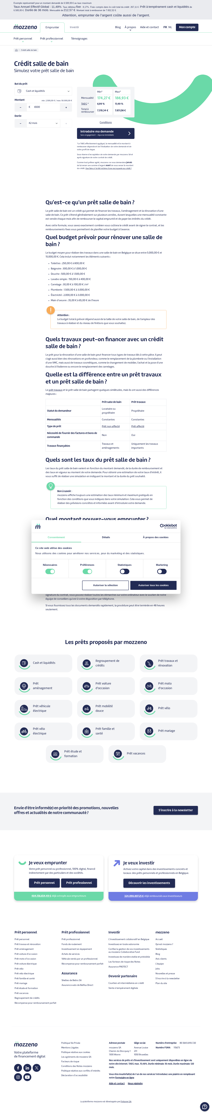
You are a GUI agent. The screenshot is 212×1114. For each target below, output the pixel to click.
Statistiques (161, 949)
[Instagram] (18, 1077)
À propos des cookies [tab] (155, 537)
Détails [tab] (106, 537)
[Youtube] (27, 1077)
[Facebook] (18, 1068)
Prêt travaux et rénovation (28, 944)
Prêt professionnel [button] (51, 38)
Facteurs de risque (70, 1062)
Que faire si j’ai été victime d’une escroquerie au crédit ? (108, 169)
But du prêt (21, 84)
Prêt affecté (137, 426)
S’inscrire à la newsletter (168, 979)
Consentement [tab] (56, 537)
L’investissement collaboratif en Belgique (128, 939)
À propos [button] (130, 27)
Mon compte (187, 27)
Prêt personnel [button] (23, 38)
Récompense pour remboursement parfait (35, 1003)
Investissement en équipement (77, 949)
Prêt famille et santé (25, 979)
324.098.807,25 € (134, 896)
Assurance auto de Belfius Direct (77, 985)
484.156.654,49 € (41, 896)
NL (170, 27)
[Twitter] (36, 1068)
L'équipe (160, 964)
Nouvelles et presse (165, 974)
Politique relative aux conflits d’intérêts (80, 1071)
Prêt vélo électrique (24, 974)
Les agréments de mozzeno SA (76, 1057)
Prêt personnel (44, 882)
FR (165, 27)
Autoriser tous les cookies (153, 585)
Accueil (159, 939)
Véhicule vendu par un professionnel (80, 959)
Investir (74, 27)
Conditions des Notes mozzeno (76, 1066)
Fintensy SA (126, 1102)
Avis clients (161, 959)
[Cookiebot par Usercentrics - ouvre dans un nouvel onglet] (162, 526)
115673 (177, 1048)
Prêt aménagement (24, 949)
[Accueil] (25, 26)
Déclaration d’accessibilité (74, 1075)
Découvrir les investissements (149, 883)
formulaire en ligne (124, 1078)
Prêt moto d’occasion (25, 959)
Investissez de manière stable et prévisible (129, 957)
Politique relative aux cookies (75, 1052)
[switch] (87, 571)
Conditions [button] (106, 122)
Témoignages (79, 38)
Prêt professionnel (79, 882)
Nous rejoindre (135, 1084)
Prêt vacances (21, 993)
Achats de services (71, 954)
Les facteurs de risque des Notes (124, 962)
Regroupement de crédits (27, 998)
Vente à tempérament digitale (123, 988)
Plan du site (161, 983)
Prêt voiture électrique (26, 964)
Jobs (158, 969)
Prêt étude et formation (26, 988)
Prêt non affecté (111, 426)
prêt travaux (55, 390)
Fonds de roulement (72, 944)
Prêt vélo (19, 969)
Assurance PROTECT (118, 967)
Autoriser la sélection (105, 585)
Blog (118, 27)
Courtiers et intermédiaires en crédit (126, 983)
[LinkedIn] (27, 1068)
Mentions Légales (70, 1048)
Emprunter (52, 27)
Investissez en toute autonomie (123, 944)
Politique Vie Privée (70, 1043)
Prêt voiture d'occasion (26, 954)
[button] (204, 1106)
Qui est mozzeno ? (164, 944)
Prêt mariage (21, 983)
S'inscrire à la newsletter (176, 810)
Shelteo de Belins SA (71, 980)
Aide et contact (149, 27)
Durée (18, 116)
